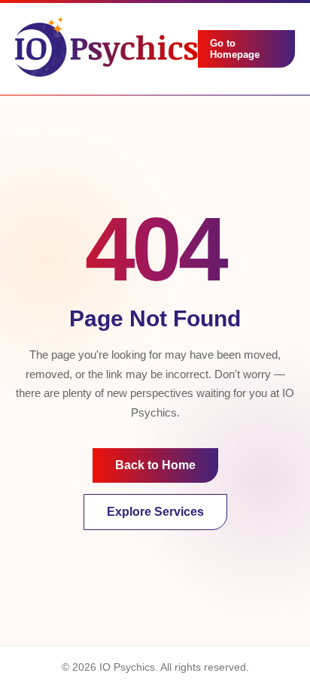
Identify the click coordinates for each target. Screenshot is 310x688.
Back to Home (155, 465)
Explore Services (155, 511)
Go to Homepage (235, 49)
